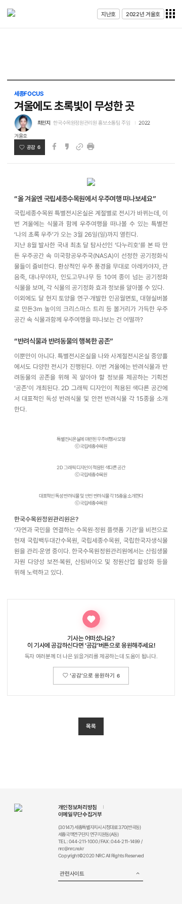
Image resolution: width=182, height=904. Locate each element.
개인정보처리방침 (77, 807)
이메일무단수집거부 (80, 814)
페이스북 (54, 146)
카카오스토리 (66, 146)
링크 (79, 146)
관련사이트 (72, 873)
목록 (91, 726)
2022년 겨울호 (143, 14)
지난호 (108, 14)
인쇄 (90, 146)
